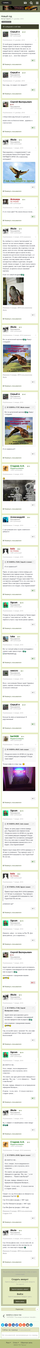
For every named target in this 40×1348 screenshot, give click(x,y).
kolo (21, 749)
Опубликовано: (14, 40)
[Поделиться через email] (27, 1325)
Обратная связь (26, 1342)
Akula (22, 407)
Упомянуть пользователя (12, 64)
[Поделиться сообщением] (35, 40)
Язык (8, 1342)
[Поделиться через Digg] (13, 1325)
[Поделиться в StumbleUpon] (24, 1325)
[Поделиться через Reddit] (20, 1325)
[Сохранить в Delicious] (16, 1325)
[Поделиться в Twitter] (2, 1325)
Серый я (23, 562)
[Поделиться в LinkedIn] (31, 1325)
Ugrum (22, 887)
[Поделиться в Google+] (9, 1325)
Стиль (15, 1342)
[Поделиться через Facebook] (6, 1325)
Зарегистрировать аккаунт (20, 1289)
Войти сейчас (20, 1301)
